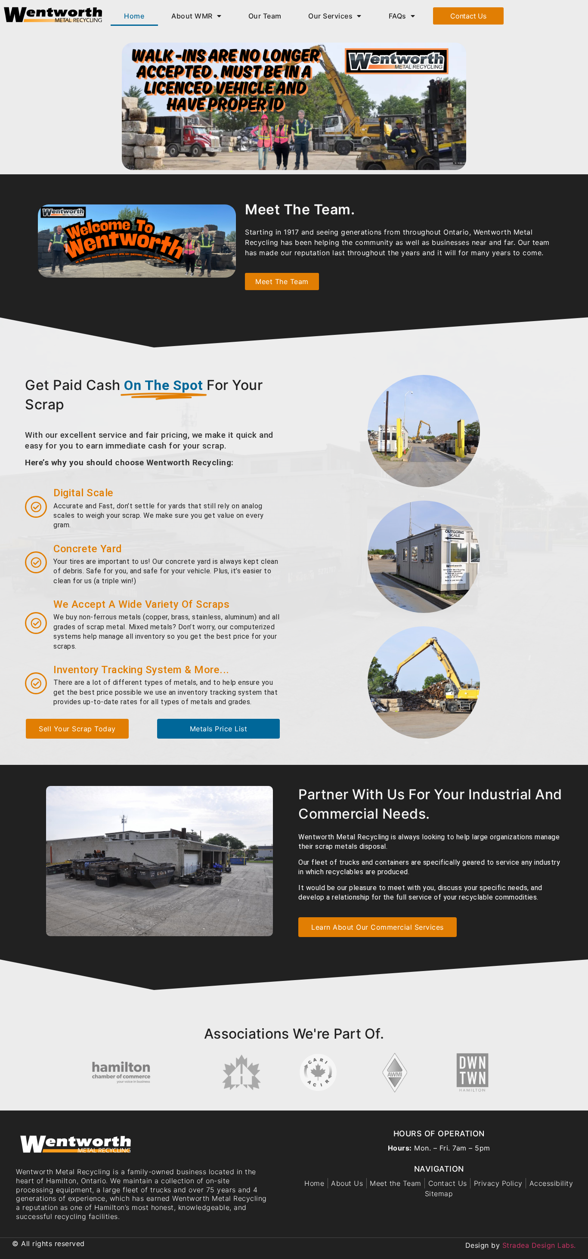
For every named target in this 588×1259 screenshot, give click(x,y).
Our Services (330, 16)
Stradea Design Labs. (539, 1245)
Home (134, 16)
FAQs (397, 16)
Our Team (265, 16)
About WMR (192, 16)
